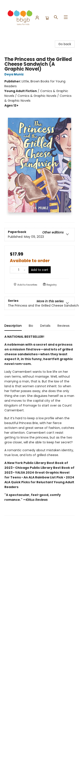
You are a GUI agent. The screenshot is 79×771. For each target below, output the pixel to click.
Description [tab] (13, 325)
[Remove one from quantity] (13, 269)
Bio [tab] (31, 325)
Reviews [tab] (63, 325)
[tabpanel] (39, 424)
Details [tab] (45, 325)
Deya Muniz (14, 74)
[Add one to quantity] (24, 269)
